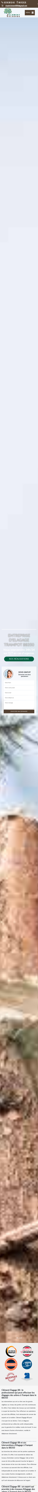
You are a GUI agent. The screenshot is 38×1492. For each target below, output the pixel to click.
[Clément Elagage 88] (12, 12)
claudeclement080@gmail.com (16, 5)
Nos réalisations (19, 659)
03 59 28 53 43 (9, 2)
